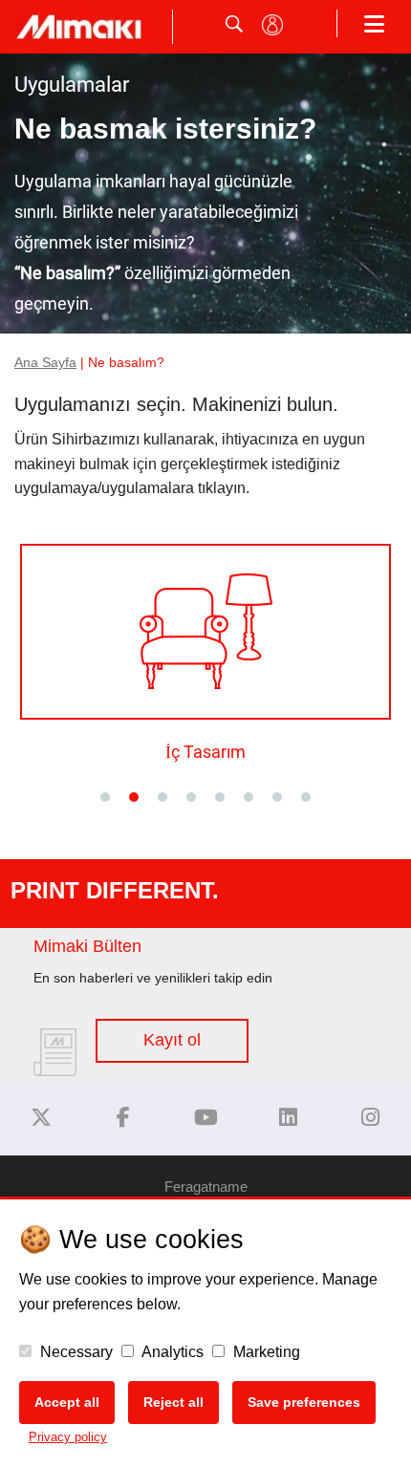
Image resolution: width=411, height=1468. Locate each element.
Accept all (66, 1402)
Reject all (173, 1402)
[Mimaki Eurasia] (41, 1118)
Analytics (171, 1352)
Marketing (264, 1352)
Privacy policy (68, 1437)
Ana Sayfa (45, 363)
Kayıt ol (172, 1039)
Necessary (74, 1352)
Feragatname (206, 1186)
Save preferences (304, 1402)
